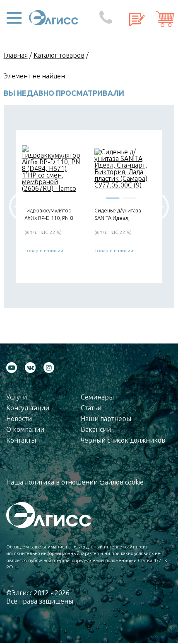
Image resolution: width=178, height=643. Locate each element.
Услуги (16, 397)
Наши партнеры (106, 418)
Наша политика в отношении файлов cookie (75, 482)
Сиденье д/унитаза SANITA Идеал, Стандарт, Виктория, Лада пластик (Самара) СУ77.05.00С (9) (121, 214)
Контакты (21, 440)
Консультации (27, 407)
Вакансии (96, 429)
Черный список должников (123, 440)
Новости (19, 418)
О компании (25, 429)
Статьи (91, 407)
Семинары (97, 397)
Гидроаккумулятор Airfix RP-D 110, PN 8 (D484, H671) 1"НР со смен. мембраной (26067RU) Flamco (49, 214)
